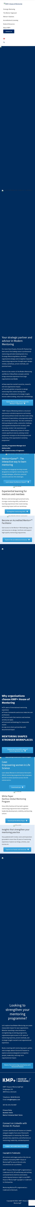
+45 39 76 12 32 (15, 1097)
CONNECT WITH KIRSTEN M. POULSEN (16, 1146)
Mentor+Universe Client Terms (12, 1115)
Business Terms (8, 1113)
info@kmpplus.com (13, 1099)
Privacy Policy (7, 1110)
